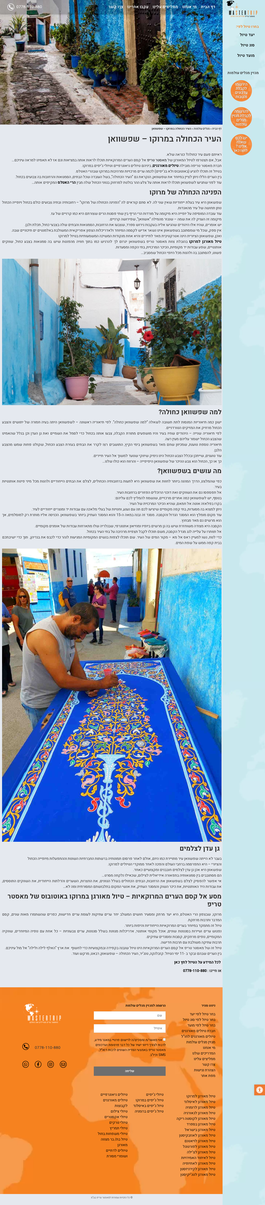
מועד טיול (246, 55)
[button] (259, 1090)
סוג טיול (248, 45)
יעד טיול (247, 35)
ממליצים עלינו (165, 7)
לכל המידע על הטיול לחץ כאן (198, 962)
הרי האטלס (67, 182)
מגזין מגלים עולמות (243, 73)
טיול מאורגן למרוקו (205, 241)
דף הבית (208, 7)
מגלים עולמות (202, 129)
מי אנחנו (189, 7)
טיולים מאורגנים (166, 166)
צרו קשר (115, 7)
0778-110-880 (29, 7)
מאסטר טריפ (157, 160)
